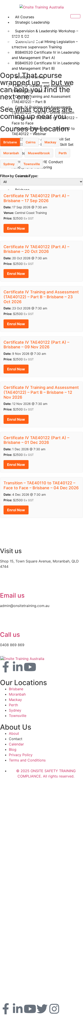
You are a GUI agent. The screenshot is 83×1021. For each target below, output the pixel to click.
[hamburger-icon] (75, 16)
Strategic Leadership (32, 22)
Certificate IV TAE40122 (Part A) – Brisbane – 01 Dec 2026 (36, 440)
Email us (12, 595)
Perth (63, 153)
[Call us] (5, 622)
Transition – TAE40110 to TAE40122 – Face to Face (44, 120)
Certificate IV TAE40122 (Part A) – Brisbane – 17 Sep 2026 (36, 198)
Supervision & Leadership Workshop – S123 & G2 (45, 34)
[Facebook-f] (5, 666)
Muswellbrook (39, 153)
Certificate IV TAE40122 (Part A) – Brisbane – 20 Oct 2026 (36, 249)
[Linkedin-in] (17, 666)
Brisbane (10, 142)
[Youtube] (29, 666)
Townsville (31, 164)
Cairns (31, 142)
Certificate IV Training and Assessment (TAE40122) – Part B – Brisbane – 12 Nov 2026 (41, 392)
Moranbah (11, 153)
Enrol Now (16, 228)
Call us (10, 634)
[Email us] (5, 583)
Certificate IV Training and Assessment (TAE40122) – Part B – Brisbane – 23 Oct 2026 (41, 297)
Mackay (50, 142)
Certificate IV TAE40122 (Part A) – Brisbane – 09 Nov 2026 (36, 344)
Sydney (9, 164)
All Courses (24, 17)
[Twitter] (42, 1008)
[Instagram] (54, 1008)
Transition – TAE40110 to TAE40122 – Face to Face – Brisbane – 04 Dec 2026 (41, 485)
